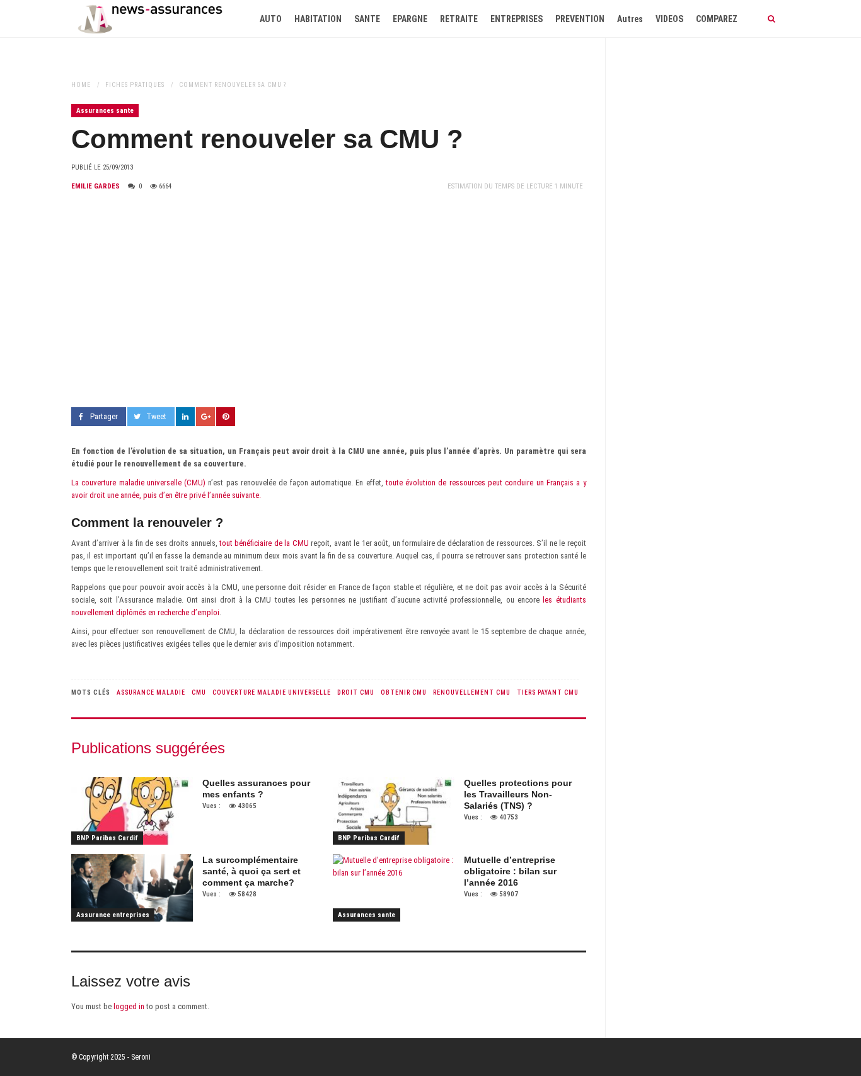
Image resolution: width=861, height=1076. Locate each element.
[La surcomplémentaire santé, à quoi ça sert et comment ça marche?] (132, 888)
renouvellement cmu (472, 692)
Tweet (156, 416)
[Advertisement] (328, 300)
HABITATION (318, 19)
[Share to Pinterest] (225, 416)
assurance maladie (151, 692)
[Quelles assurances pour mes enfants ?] (132, 811)
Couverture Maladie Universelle (271, 692)
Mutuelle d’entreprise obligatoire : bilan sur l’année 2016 (510, 871)
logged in (128, 1006)
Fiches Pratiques (135, 84)
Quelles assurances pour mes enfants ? (256, 788)
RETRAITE (459, 19)
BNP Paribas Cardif (107, 838)
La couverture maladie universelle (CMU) (138, 482)
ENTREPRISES (516, 19)
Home (81, 84)
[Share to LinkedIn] (185, 416)
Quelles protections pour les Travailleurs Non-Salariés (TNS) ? (518, 794)
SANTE (367, 19)
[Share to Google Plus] (205, 416)
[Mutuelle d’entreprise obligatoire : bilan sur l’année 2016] (393, 888)
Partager (104, 416)
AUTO (271, 19)
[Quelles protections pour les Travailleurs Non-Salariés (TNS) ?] (393, 811)
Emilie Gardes (95, 186)
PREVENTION (579, 19)
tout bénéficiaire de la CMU (264, 543)
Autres (630, 19)
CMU (199, 692)
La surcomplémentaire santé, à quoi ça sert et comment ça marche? (251, 871)
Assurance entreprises (112, 915)
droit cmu (355, 692)
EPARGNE (410, 19)
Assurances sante (105, 111)
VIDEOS (669, 19)
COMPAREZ (716, 19)
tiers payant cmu (548, 692)
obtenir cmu (404, 692)
